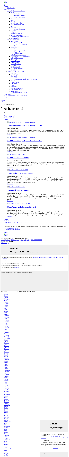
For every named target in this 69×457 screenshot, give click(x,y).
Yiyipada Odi (17, 52)
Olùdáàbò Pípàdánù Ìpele (17, 24)
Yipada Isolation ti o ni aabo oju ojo (20, 56)
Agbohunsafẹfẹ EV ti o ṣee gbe (19, 92)
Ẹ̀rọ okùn (13, 70)
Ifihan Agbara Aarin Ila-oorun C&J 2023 (21, 207)
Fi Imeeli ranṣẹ (4, 243)
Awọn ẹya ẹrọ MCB (19, 17)
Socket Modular (18, 53)
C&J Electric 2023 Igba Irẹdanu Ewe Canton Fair (24, 141)
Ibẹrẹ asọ (13, 65)
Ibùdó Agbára (14, 74)
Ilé (4, 5)
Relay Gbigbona (15, 62)
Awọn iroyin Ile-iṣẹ (9, 117)
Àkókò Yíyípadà (15, 61)
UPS (15, 77)
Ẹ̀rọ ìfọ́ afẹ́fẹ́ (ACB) (16, 47)
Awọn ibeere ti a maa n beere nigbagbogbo (15, 95)
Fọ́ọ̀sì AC (13, 32)
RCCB (12, 18)
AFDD (13, 26)
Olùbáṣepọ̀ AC (15, 27)
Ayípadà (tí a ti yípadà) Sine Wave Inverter (25, 79)
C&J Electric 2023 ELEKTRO (18, 158)
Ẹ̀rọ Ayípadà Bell (15, 67)
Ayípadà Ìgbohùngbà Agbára (18, 55)
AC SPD (13, 30)
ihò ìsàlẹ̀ (13, 49)
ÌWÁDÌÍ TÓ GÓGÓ (36, 240)
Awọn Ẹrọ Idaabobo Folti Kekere (16, 11)
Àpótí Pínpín (14, 41)
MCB (12, 12)
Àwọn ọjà (6, 9)
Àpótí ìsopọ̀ (17, 45)
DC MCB (13, 73)
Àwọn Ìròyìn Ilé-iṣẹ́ (9, 116)
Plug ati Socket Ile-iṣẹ (20, 50)
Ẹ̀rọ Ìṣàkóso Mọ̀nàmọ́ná (13, 39)
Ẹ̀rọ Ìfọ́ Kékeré (18, 14)
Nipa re (6, 6)
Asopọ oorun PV (15, 91)
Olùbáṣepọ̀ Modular (19, 29)
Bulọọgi (6, 119)
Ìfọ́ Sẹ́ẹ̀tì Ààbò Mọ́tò (16, 23)
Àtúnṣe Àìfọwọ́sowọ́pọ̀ (17, 58)
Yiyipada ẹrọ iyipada (16, 33)
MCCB (13, 21)
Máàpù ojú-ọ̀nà (15, 240)
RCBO (13, 20)
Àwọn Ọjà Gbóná (5, 240)
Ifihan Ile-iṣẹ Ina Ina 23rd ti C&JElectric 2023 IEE (24, 125)
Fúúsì (12, 85)
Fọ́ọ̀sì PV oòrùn (15, 82)
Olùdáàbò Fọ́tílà (15, 38)
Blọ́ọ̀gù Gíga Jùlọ (25, 240)
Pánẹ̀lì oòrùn (14, 86)
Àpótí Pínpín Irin (18, 42)
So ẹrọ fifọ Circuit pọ (19, 15)
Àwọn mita (14, 59)
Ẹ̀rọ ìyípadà (14, 76)
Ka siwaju (10, 134)
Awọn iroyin (7, 94)
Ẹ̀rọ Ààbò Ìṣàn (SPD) (16, 89)
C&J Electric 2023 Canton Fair (18, 190)
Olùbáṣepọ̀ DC (15, 80)
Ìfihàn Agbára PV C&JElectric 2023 (20, 173)
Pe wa (5, 97)
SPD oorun (14, 83)
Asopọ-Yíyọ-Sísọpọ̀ (16, 64)
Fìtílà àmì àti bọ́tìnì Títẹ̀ (17, 68)
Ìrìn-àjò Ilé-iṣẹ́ (11, 8)
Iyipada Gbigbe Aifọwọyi (17, 35)
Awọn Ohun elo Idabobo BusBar (19, 36)
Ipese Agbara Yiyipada (17, 88)
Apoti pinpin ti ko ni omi (20, 44)
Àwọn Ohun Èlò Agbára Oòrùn (15, 71)
